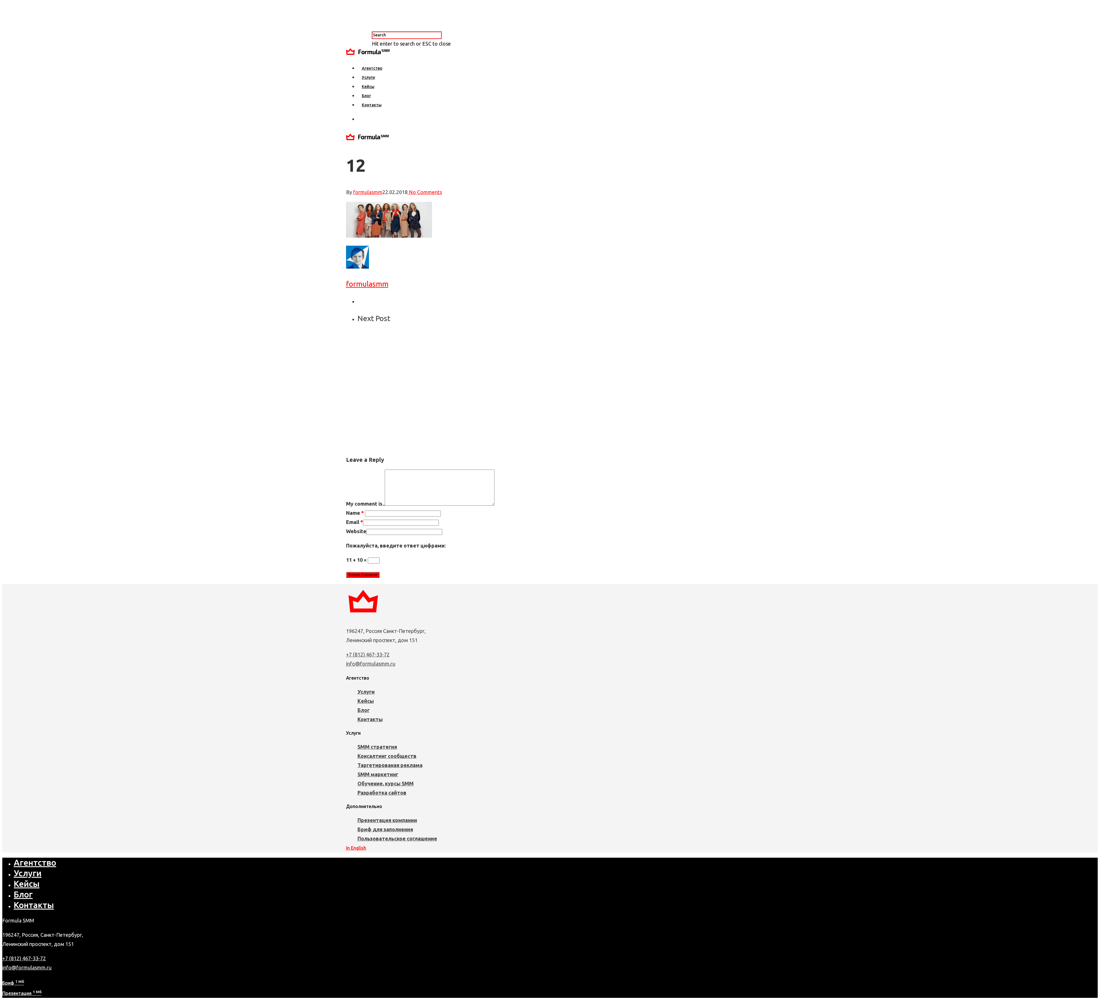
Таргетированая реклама (390, 765)
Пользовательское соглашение (397, 838)
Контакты (372, 105)
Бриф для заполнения (385, 829)
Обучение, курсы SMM (386, 783)
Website (356, 531)
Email (354, 522)
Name (355, 513)
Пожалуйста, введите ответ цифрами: (396, 545)
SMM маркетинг (378, 774)
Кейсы (368, 86)
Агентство (372, 68)
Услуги (368, 77)
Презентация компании (387, 820)
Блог (366, 95)
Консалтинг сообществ (387, 756)
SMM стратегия (377, 747)
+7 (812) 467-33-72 (368, 654)
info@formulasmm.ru (370, 663)
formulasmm (367, 192)
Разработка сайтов (382, 792)
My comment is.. (365, 504)
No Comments (425, 192)
